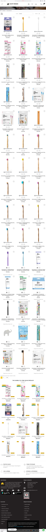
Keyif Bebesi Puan (5, 504)
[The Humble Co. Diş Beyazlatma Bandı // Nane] (8, 409)
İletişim (5, 0)
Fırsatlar (26, 512)
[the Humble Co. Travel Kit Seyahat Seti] (8, 447)
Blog (2, 0)
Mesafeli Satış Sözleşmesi (6, 512)
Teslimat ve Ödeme (5, 508)
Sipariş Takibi (27, 508)
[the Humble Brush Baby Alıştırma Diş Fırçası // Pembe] (23, 390)
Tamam (12, 529)
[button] (28, 4)
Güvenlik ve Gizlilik (5, 510)
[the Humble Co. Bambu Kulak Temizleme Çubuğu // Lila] (23, 428)
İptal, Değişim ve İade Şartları (7, 515)
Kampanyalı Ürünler (28, 515)
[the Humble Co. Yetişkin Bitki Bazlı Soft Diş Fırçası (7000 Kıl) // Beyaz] (8, 428)
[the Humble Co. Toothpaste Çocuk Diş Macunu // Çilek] (8, 390)
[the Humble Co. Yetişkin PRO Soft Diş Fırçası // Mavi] (38, 447)
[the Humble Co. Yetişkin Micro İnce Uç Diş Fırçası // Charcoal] (23, 409)
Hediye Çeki (27, 506)
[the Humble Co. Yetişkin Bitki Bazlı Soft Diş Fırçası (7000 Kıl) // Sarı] (38, 409)
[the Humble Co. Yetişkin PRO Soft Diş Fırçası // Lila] (23, 447)
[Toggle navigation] (2, 4)
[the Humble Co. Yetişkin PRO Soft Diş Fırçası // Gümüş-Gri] (38, 428)
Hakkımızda (4, 506)
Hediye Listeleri (27, 504)
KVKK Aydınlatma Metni (6, 517)
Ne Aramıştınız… (27, 519)
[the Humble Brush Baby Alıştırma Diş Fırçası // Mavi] (38, 390)
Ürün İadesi (27, 510)
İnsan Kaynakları (4, 519)
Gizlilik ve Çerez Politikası (18, 526)
